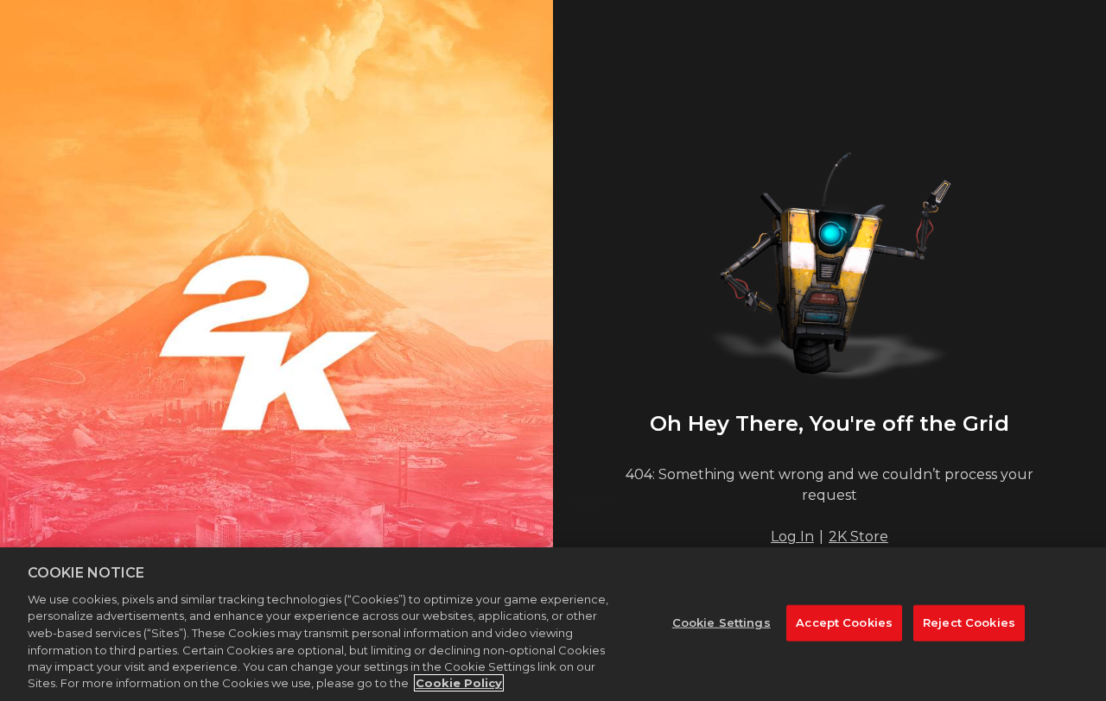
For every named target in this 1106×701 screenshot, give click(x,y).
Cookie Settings (721, 622)
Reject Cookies (969, 622)
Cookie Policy (459, 683)
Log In (792, 536)
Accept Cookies (844, 622)
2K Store (858, 536)
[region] (553, 624)
